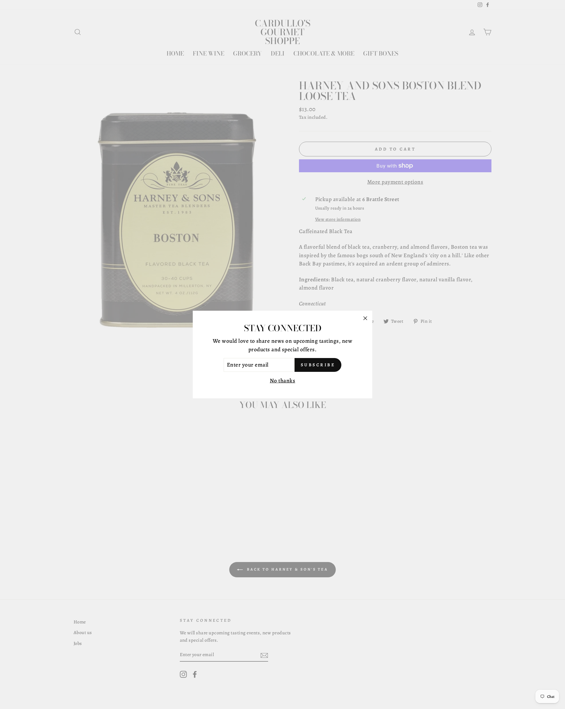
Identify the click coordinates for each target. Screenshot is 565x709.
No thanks (282, 380)
